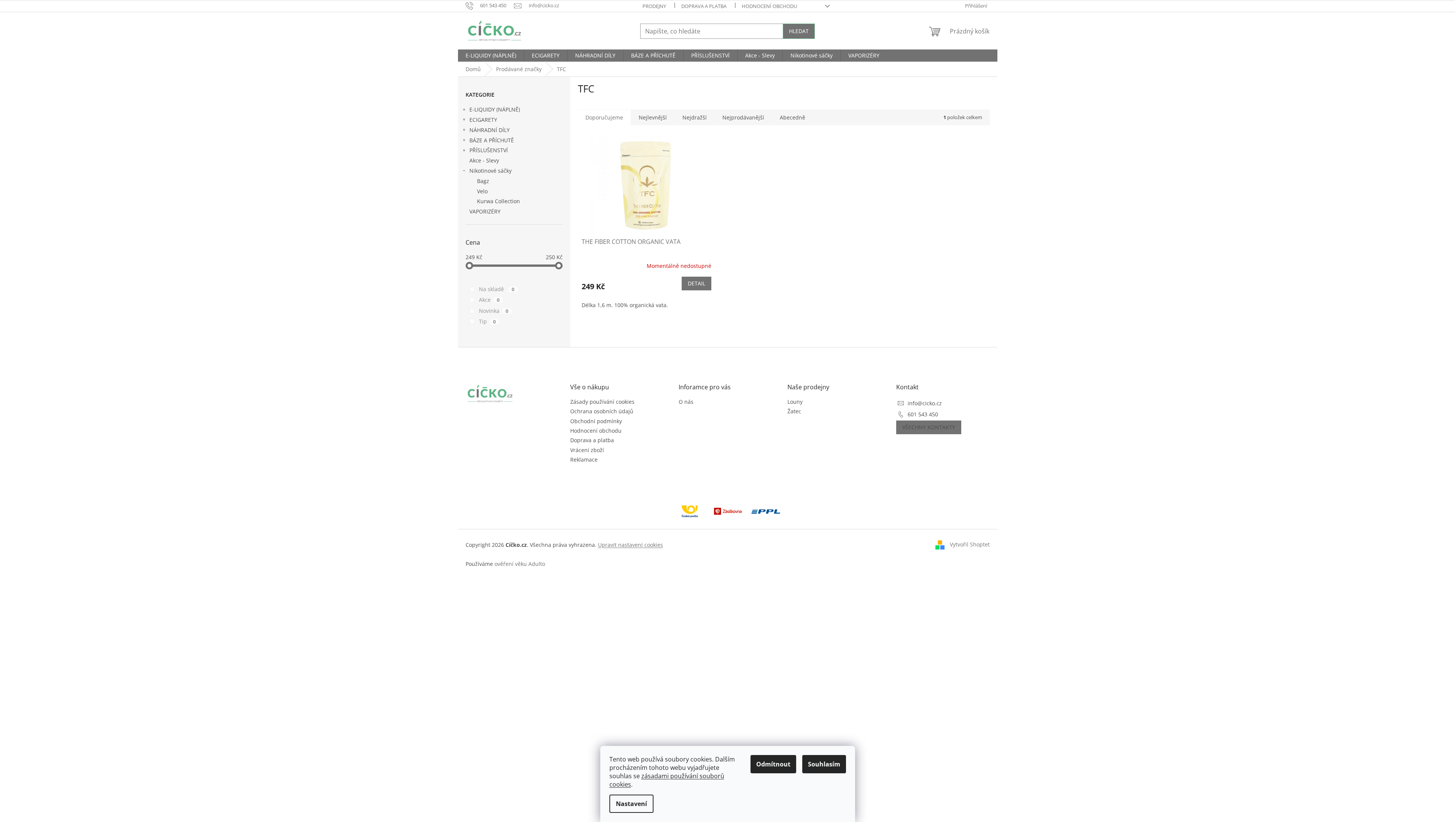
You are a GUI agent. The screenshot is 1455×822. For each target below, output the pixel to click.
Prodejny (654, 6)
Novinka (494, 310)
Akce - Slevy (484, 160)
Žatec (794, 411)
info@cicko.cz (925, 403)
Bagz (483, 181)
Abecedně (792, 117)
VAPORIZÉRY (485, 211)
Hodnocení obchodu (769, 6)
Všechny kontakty (928, 427)
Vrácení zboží (587, 450)
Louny (795, 401)
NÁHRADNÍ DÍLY (489, 130)
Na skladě (497, 289)
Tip (487, 321)
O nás (686, 401)
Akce (489, 299)
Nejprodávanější (743, 117)
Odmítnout (773, 764)
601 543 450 (923, 414)
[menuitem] (491, 55)
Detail (696, 283)
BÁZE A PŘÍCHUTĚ (491, 140)
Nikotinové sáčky (490, 170)
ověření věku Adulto (520, 563)
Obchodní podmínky (596, 421)
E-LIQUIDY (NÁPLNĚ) (494, 109)
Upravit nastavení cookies (630, 544)
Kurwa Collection (498, 201)
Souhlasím (824, 764)
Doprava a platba (704, 6)
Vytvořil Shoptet (970, 544)
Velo (482, 191)
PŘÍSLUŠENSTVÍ (488, 150)
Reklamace (584, 459)
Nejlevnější (653, 117)
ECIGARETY (483, 119)
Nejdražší (694, 117)
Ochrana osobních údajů (601, 411)
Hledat (799, 31)
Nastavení (631, 804)
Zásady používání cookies (602, 401)
